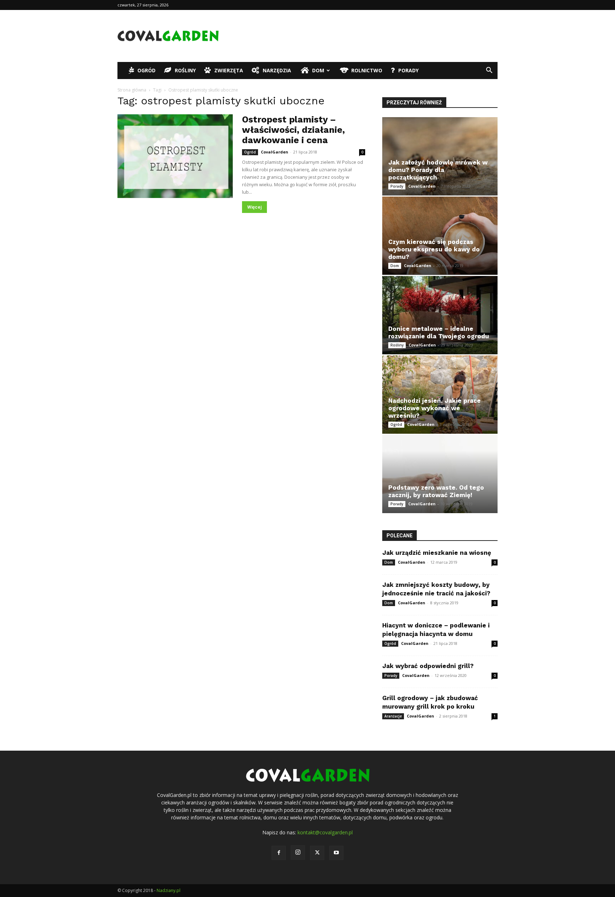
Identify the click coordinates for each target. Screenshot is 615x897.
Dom (318, 70)
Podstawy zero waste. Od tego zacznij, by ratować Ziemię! (436, 491)
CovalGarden (274, 152)
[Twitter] (317, 853)
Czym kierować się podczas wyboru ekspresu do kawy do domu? (434, 249)
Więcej (254, 207)
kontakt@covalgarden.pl (325, 832)
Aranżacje (393, 716)
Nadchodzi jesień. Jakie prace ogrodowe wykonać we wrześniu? (434, 408)
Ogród (146, 70)
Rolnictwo (366, 70)
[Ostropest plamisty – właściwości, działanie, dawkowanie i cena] (175, 156)
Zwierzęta (228, 70)
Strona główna (131, 90)
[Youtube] (336, 853)
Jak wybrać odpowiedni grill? (428, 665)
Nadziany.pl (168, 890)
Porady (408, 70)
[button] (489, 71)
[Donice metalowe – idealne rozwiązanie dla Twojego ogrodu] (440, 315)
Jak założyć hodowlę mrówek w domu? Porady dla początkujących (438, 170)
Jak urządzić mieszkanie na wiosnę (436, 552)
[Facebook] (279, 853)
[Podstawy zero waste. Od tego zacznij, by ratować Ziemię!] (440, 474)
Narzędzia (277, 70)
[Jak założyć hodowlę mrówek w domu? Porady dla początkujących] (440, 156)
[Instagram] (298, 852)
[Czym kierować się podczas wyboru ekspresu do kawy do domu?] (440, 236)
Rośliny (185, 70)
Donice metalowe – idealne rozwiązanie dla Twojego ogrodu (438, 332)
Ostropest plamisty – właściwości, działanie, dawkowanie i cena (293, 129)
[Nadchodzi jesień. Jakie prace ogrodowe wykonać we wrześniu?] (440, 394)
